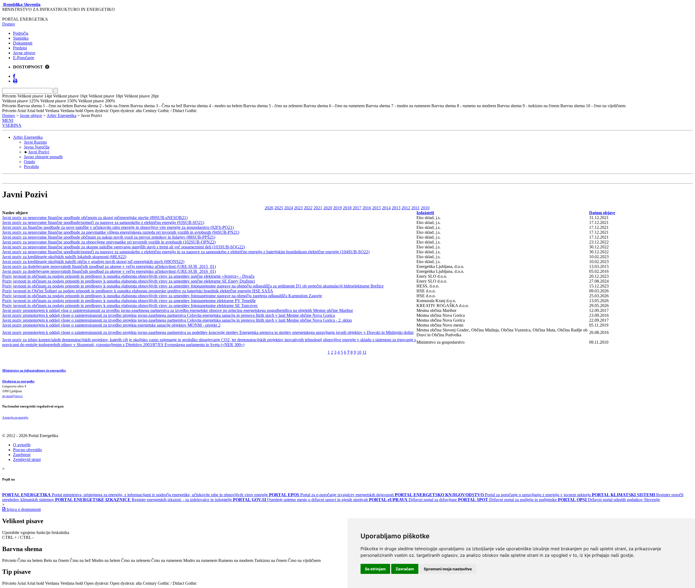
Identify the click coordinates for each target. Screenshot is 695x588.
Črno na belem (30, 560)
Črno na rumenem (166, 560)
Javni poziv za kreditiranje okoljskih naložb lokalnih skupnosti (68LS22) (64, 256)
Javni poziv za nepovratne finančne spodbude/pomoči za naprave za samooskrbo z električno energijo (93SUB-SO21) (103, 222)
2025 (278, 208)
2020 (327, 208)
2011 (415, 208)
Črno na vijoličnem (304, 560)
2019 (337, 208)
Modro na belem (106, 560)
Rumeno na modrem (235, 560)
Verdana (52, 583)
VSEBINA (11, 125)
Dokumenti (22, 43)
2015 (376, 208)
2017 (357, 208)
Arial (21, 583)
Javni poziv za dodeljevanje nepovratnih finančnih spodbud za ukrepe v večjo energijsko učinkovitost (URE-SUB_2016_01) (109, 271)
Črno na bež (80, 560)
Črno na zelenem (135, 560)
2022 (308, 208)
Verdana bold (71, 583)
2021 (318, 208)
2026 (269, 208)
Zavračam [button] (405, 569)
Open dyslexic (96, 583)
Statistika (21, 38)
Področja (20, 33)
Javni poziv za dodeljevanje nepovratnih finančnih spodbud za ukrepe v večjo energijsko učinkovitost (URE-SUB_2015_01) (109, 266)
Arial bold (35, 583)
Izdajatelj (425, 212)
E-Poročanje (23, 57)
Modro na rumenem (200, 560)
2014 (386, 208)
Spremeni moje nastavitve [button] (448, 569)
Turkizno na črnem (270, 560)
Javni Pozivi (38, 152)
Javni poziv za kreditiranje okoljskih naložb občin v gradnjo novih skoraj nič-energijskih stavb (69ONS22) (93, 261)
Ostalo (29, 161)
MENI (7, 120)
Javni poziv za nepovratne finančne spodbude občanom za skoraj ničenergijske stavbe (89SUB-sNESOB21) (95, 217)
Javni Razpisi (35, 142)
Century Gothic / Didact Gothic (170, 583)
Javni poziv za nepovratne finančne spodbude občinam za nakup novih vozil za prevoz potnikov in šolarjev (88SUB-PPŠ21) (108, 237)
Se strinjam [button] (375, 569)
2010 (425, 208)
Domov (8, 24)
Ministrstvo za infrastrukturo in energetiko (34, 370)
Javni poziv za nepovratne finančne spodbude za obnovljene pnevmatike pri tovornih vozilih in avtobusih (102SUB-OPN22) (109, 242)
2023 (298, 208)
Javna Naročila (36, 147)
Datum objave (602, 212)
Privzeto (9, 560)
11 (364, 352)
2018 (347, 208)
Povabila (31, 166)
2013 (396, 208)
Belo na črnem (56, 560)
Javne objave (24, 52)
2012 (406, 208)
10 (359, 352)
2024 (288, 208)
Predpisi (20, 48)
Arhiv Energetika (61, 115)
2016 (366, 208)
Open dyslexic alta (126, 583)
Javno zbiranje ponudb (43, 156)
